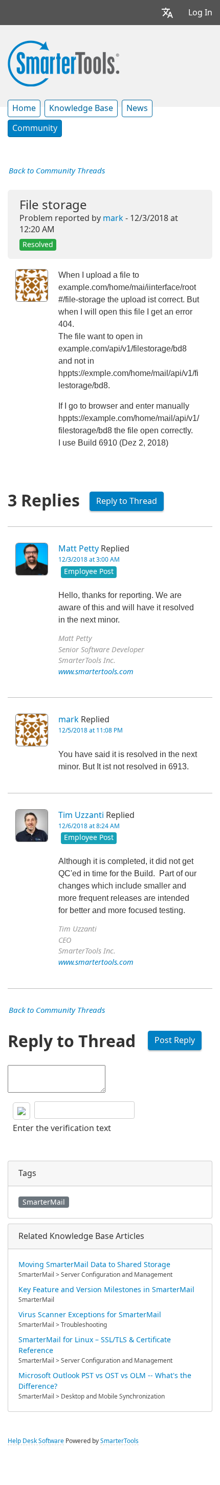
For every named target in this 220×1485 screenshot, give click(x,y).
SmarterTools (119, 1441)
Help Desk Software (36, 1441)
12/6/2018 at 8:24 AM (89, 826)
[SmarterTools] (63, 62)
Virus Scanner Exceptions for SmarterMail (89, 1315)
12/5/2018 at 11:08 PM (90, 730)
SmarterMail (44, 1202)
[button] (167, 12)
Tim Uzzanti (81, 815)
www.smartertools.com (96, 672)
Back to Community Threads (57, 170)
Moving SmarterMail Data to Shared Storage (94, 1264)
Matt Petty (78, 548)
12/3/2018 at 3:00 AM (89, 559)
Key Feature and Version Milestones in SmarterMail (106, 1289)
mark (113, 218)
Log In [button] (200, 12)
